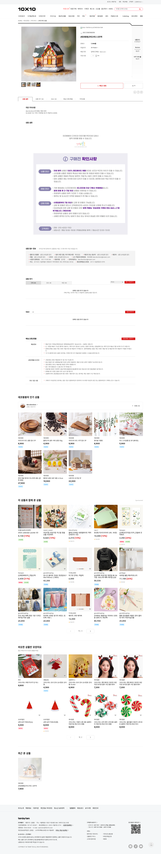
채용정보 (28, 808)
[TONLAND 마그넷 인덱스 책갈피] (80, 565)
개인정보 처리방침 (46, 808)
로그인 (109, 2)
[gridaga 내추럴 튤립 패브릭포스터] (131, 565)
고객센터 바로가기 (91, 822)
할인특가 (104, 9)
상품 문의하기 (130, 312)
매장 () (64, 283)
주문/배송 (125, 2)
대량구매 (73, 9)
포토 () (48, 283)
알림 (120, 2)
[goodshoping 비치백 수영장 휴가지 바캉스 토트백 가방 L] (55, 607)
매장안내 (95, 808)
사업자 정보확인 (67, 825)
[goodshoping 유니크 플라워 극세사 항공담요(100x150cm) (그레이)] (55, 567)
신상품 (98, 9)
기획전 (86, 9)
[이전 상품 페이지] (71, 631)
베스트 (92, 9)
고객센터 (131, 2)
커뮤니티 (66, 9)
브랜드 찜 (136, 406)
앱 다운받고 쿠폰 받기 (133, 822)
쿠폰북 (105, 839)
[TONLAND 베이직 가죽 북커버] (80, 605)
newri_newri (48, 530)
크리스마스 (34, 21)
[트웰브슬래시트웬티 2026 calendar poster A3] (30, 523)
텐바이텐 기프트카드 (92, 834)
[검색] (140, 9)
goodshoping (48, 573)
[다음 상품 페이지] (90, 631)
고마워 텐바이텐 (91, 839)
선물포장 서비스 (91, 836)
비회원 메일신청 (107, 836)
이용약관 (36, 808)
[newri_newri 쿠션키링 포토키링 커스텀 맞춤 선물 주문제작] (55, 524)
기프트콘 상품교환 (108, 834)
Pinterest (141, 92)
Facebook (138, 92)
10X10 (27, 9)
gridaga (122, 573)
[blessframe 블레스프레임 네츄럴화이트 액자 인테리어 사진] (80, 523)
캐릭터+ (80, 9)
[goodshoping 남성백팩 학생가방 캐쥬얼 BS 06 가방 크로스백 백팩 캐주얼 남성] (106, 567)
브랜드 (111, 9)
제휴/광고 (80, 808)
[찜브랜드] (81, 33)
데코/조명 (26, 21)
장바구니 (138, 2)
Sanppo (122, 530)
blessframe (73, 530)
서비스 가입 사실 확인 (61, 830)
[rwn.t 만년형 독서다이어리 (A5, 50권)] (106, 522)
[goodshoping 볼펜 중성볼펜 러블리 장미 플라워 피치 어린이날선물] (131, 607)
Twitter (134, 92)
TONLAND (72, 573)
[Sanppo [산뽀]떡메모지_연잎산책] (30, 566)
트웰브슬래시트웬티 (24, 530)
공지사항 (88, 808)
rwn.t (96, 530)
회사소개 (21, 808)
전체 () (33, 283)
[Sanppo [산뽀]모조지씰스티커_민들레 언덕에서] (131, 525)
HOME (20, 21)
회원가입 (114, 2)
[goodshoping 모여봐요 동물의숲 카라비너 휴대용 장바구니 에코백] (106, 607)
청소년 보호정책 (59, 808)
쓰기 (137, 51)
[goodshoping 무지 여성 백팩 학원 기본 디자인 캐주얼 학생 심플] (30, 607)
